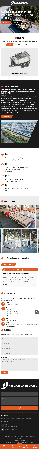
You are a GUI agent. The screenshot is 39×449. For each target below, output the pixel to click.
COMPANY (12, 447)
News (35, 447)
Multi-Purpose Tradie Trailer (19, 73)
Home (4, 447)
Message (4, 357)
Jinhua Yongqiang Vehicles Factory (21, 436)
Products (26, 447)
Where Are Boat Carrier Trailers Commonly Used (16, 273)
